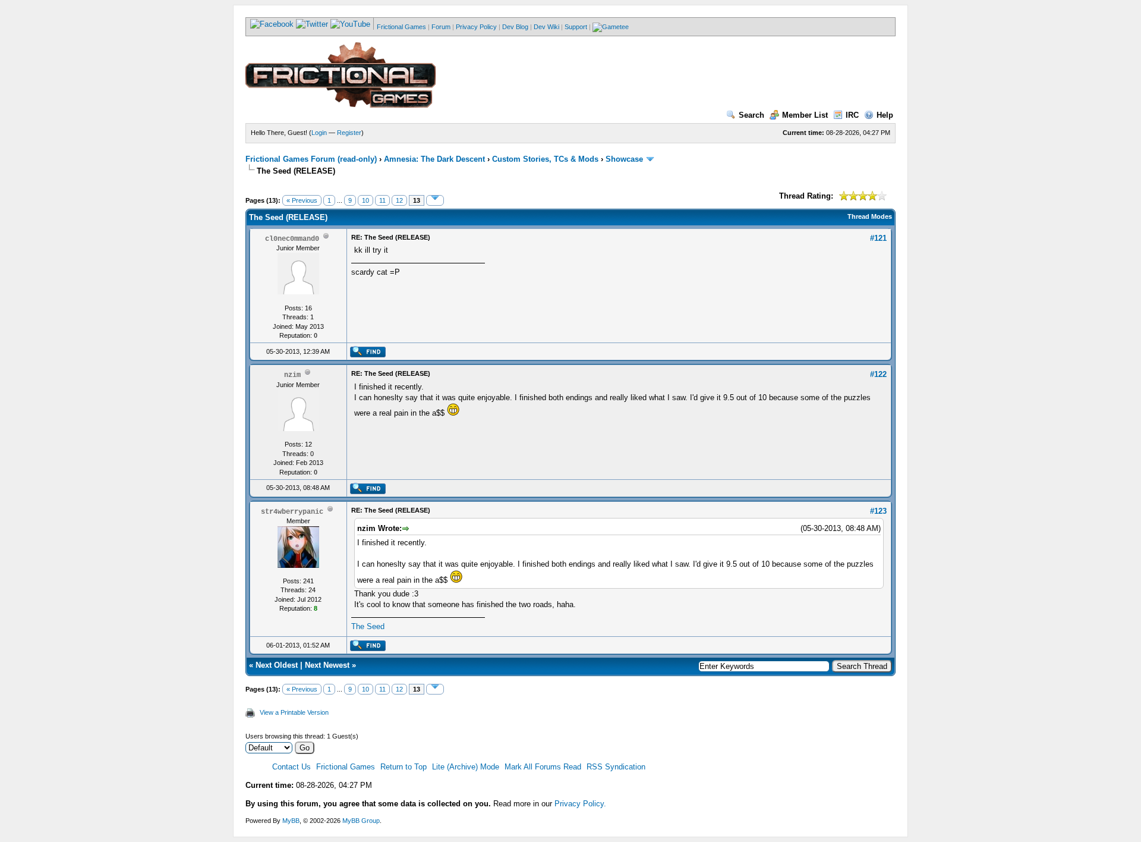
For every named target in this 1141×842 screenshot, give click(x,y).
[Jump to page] (435, 200)
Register (349, 132)
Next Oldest (277, 665)
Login (319, 132)
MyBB (291, 820)
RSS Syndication (616, 766)
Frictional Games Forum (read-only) (311, 159)
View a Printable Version (294, 712)
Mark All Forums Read (543, 766)
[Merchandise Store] (610, 26)
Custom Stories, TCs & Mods (545, 159)
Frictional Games (401, 26)
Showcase (624, 159)
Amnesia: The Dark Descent (434, 159)
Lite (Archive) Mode (465, 766)
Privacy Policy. (580, 803)
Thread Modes (869, 216)
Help (885, 115)
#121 (878, 238)
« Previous (301, 200)
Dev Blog (515, 26)
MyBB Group (361, 820)
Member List (805, 115)
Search (751, 115)
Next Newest (327, 665)
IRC (852, 115)
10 (365, 200)
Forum (440, 26)
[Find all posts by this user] (367, 355)
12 (399, 200)
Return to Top (403, 766)
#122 (878, 374)
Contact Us (291, 766)
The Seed (367, 626)
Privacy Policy (476, 26)
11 (382, 200)
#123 (878, 511)
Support (576, 26)
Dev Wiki (546, 26)
